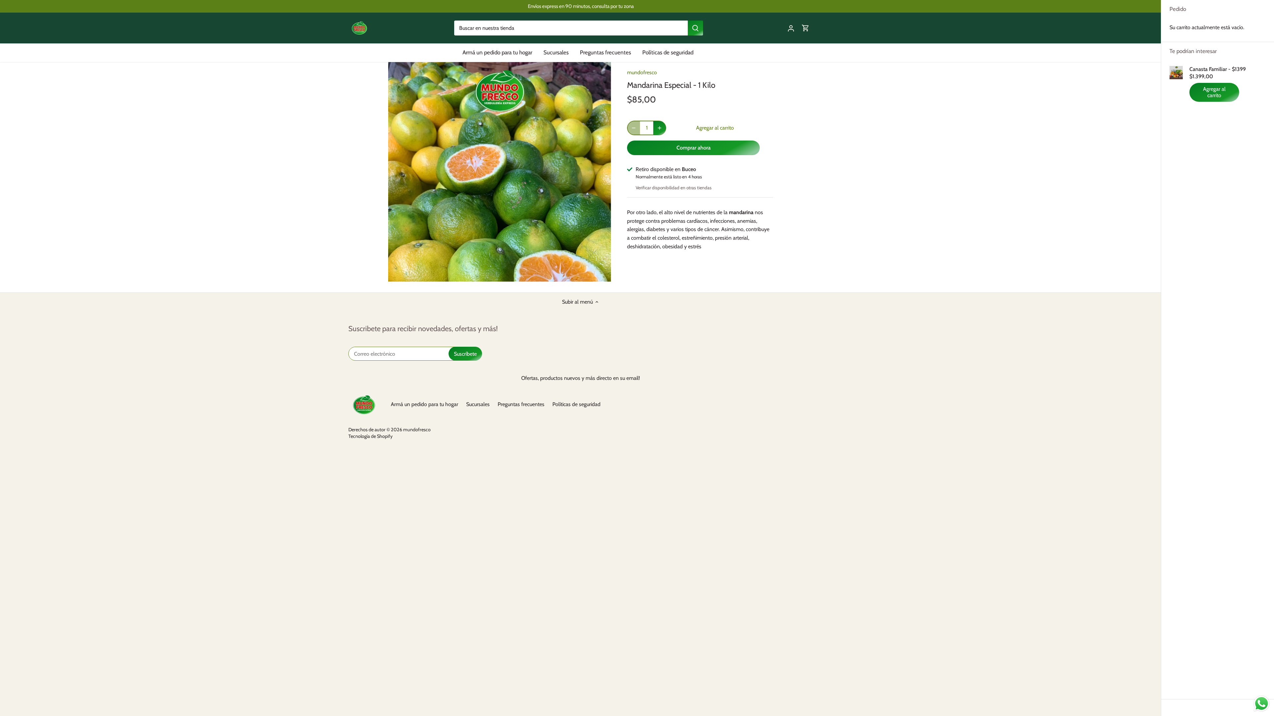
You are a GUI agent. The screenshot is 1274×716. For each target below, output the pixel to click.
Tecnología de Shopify (370, 436)
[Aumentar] (659, 128)
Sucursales (478, 404)
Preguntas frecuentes (521, 404)
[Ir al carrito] (806, 28)
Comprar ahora (693, 148)
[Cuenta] (791, 28)
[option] (499, 172)
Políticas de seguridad (576, 404)
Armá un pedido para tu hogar (424, 404)
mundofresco (642, 72)
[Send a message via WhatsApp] (1261, 703)
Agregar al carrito (1214, 92)
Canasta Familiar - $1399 (1217, 69)
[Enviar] (695, 28)
